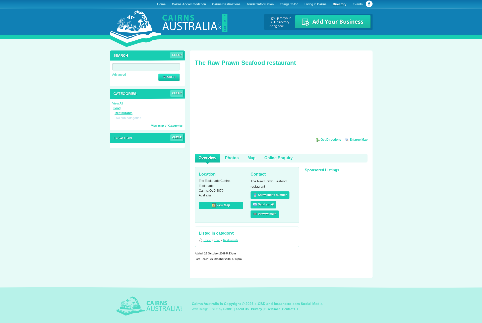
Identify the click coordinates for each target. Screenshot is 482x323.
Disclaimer (272, 309)
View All (117, 103)
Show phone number (272, 195)
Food (217, 240)
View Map (223, 205)
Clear (177, 55)
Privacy (256, 309)
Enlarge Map (358, 139)
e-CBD (227, 309)
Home (207, 240)
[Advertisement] (232, 103)
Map (252, 158)
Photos (232, 158)
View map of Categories (167, 125)
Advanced (119, 74)
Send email (265, 204)
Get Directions (330, 139)
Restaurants (230, 240)
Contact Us (290, 309)
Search (169, 77)
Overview (207, 158)
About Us (242, 309)
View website (266, 214)
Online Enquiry (278, 158)
